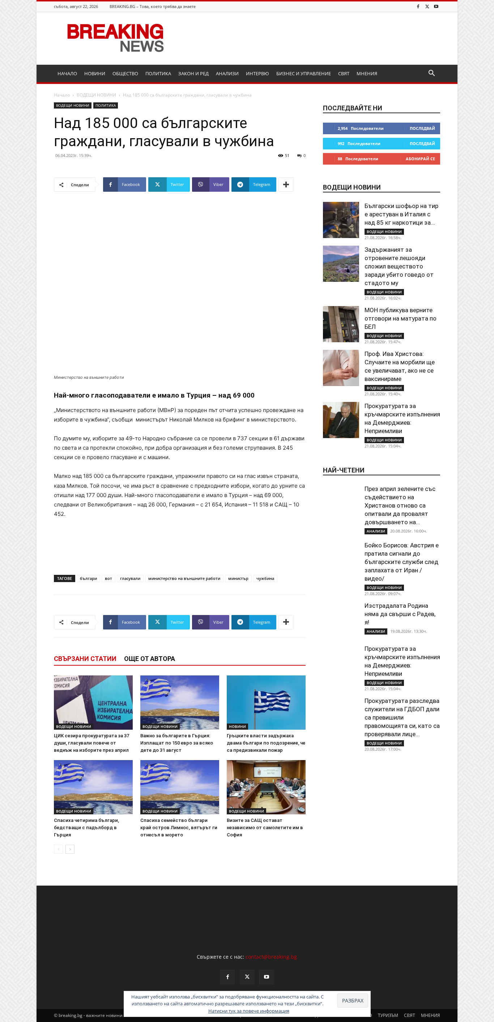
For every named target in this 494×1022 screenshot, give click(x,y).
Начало (62, 95)
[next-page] (69, 849)
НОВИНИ (94, 73)
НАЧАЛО (67, 73)
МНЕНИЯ (367, 73)
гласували (130, 578)
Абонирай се (420, 158)
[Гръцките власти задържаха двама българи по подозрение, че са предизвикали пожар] (266, 702)
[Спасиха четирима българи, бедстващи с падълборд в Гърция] (93, 787)
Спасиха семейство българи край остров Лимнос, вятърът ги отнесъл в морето (178, 827)
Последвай (422, 128)
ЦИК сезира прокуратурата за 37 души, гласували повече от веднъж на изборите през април (91, 743)
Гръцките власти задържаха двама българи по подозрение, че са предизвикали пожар (266, 743)
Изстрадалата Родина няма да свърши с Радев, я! (400, 614)
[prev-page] (58, 849)
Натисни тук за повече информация (248, 1011)
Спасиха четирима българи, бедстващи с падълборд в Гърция (86, 827)
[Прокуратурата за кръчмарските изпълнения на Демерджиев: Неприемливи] (341, 420)
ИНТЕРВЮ (257, 73)
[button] (431, 74)
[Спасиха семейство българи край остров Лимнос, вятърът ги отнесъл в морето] (179, 787)
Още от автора (149, 658)
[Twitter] (427, 6)
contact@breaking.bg (271, 956)
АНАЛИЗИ (227, 73)
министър (238, 578)
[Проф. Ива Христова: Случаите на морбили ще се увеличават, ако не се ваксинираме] (341, 368)
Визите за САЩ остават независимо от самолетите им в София (265, 827)
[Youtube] (436, 6)
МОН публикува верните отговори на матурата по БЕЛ (400, 318)
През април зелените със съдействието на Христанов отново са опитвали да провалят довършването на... (400, 505)
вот (108, 578)
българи (88, 578)
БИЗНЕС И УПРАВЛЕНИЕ (303, 73)
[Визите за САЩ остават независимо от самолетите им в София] (266, 787)
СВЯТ (343, 73)
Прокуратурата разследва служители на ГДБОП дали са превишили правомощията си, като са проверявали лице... (402, 717)
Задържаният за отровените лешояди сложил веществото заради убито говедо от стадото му (399, 266)
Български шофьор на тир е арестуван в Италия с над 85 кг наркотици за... (401, 214)
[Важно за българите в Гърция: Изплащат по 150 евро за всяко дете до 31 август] (179, 702)
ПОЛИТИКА (158, 73)
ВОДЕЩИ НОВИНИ (96, 95)
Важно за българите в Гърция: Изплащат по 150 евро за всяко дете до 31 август (176, 743)
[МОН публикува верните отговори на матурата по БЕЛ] (341, 324)
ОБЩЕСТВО (125, 73)
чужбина (265, 578)
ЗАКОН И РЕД (193, 73)
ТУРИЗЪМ (388, 1015)
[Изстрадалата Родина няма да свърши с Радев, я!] (341, 620)
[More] (286, 184)
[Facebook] (418, 6)
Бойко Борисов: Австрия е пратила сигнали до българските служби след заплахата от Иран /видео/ (402, 562)
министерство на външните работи (184, 578)
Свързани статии (85, 658)
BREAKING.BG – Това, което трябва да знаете (153, 6)
